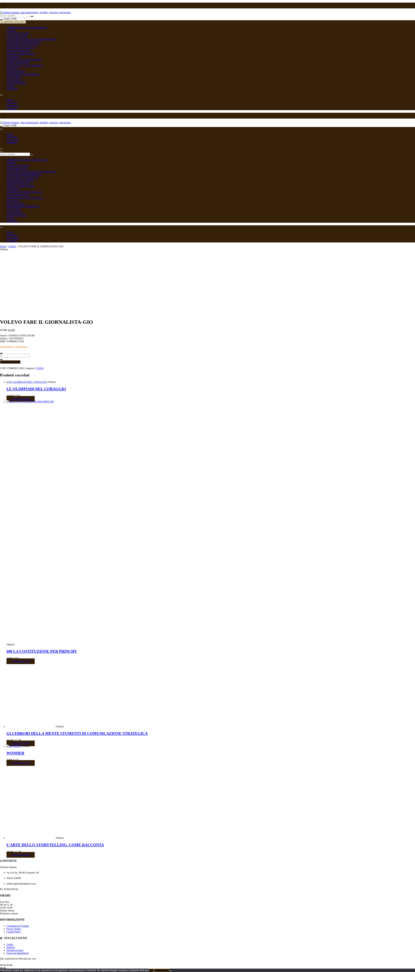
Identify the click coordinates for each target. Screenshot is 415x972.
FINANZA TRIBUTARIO (20, 53)
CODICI (11, 30)
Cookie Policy (13, 931)
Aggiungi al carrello (10, 362)
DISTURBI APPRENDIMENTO (24, 42)
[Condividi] (7, 965)
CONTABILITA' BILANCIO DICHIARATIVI (31, 39)
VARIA (10, 86)
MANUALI (12, 68)
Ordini (9, 944)
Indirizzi (10, 947)
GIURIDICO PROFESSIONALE (24, 59)
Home (9, 99)
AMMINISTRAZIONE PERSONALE (26, 27)
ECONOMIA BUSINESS (20, 48)
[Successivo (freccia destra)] (4, 967)
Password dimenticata (17, 953)
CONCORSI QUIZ (16, 36)
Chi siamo (11, 102)
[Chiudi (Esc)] (11, 965)
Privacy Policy (13, 928)
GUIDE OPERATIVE (18, 62)
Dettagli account (14, 950)
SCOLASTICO (14, 80)
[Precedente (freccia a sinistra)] (1, 967)
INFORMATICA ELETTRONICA (24, 65)
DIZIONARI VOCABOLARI (22, 45)
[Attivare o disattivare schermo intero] (4, 965)
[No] (170, 971)
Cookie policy (161, 970)
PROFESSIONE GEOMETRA (22, 74)
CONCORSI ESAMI (17, 33)
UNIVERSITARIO (16, 83)
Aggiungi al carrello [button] (20, 399)
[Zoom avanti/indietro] (1, 965)
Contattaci (11, 108)
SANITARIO (13, 77)
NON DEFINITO (15, 71)
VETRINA (12, 88)
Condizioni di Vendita (17, 926)
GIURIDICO (13, 56)
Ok (151, 970)
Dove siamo (12, 105)
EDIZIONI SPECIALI (18, 51)
